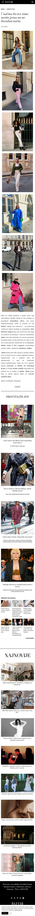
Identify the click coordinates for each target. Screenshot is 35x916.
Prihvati (5, 913)
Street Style (11, 9)
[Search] (32, 2)
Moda (3, 9)
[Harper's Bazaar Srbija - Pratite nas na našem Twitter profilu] (14, 898)
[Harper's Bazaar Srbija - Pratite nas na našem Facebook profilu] (11, 898)
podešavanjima (18, 910)
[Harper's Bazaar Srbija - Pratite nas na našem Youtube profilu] (23, 898)
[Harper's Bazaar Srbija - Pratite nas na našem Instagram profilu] (20, 898)
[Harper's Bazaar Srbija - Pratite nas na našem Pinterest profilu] (17, 898)
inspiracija (17, 386)
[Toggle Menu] (3, 2)
